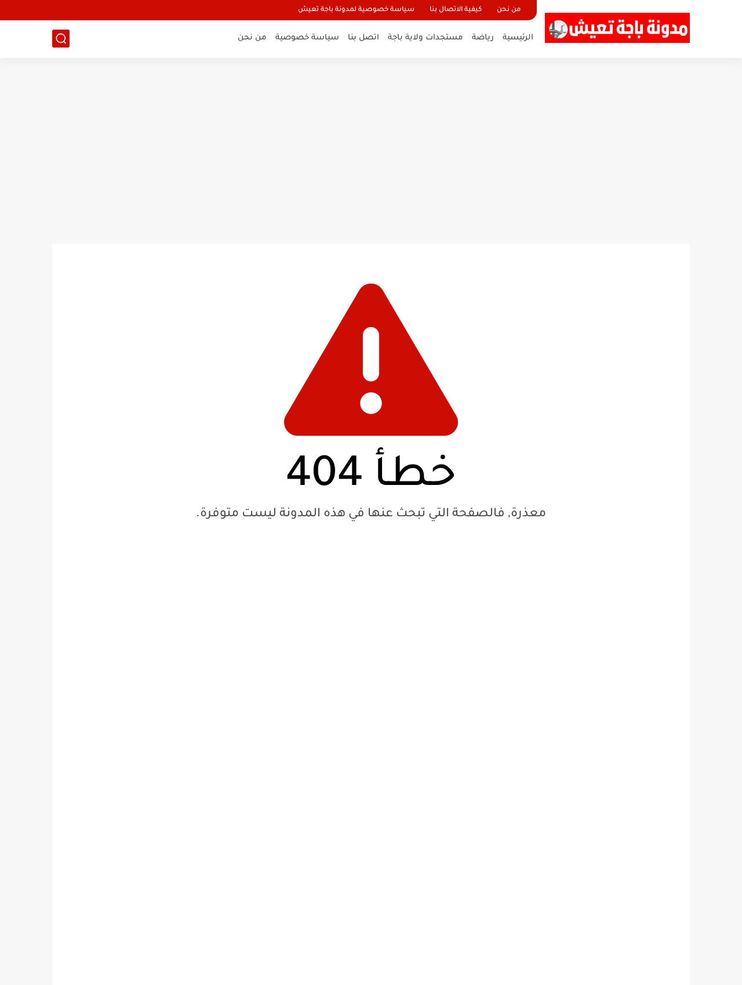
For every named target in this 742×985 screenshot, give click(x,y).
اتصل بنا (363, 38)
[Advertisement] (371, 151)
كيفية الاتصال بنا (456, 10)
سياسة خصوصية (307, 38)
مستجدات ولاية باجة (425, 38)
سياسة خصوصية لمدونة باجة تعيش (356, 10)
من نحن (509, 10)
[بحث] (61, 39)
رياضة (483, 38)
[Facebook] (62, 10)
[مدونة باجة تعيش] (617, 28)
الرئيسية (518, 38)
